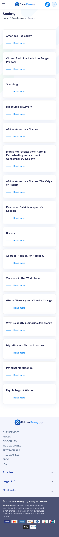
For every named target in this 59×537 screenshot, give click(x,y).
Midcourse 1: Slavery (19, 107)
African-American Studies (22, 129)
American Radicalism (19, 36)
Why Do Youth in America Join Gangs (29, 323)
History (10, 233)
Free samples (11, 455)
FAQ (5, 464)
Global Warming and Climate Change (29, 300)
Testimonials (11, 450)
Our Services (11, 432)
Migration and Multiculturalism (25, 345)
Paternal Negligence (19, 368)
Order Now (47, 4)
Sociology (12, 84)
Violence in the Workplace (23, 278)
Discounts (10, 441)
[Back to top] (52, 499)
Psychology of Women (20, 390)
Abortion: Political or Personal (25, 256)
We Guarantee (12, 446)
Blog (6, 459)
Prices (7, 437)
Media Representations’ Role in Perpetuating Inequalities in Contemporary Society (26, 155)
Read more (19, 43)
